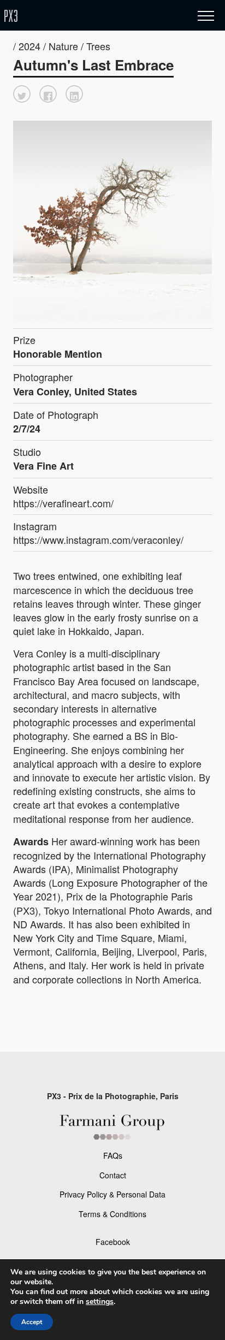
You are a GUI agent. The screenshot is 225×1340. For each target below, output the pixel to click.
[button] (22, 94)
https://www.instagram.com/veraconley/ (98, 539)
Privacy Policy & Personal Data (112, 1194)
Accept (31, 1322)
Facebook (113, 1241)
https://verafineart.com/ (63, 503)
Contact (112, 1175)
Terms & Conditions (112, 1213)
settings (100, 1302)
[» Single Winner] (75, 16)
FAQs (112, 1155)
